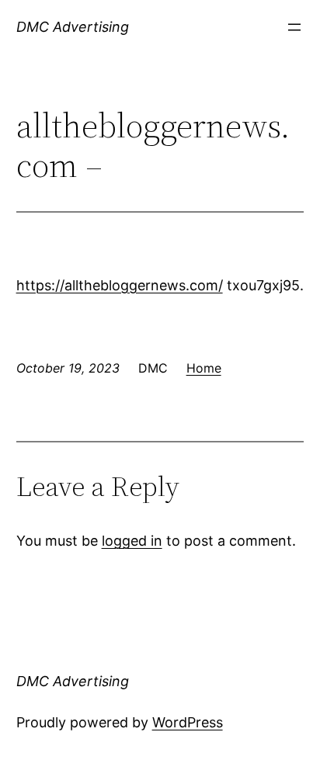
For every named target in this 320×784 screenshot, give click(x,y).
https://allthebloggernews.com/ (119, 285)
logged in (132, 540)
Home (203, 368)
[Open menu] (294, 27)
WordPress (187, 722)
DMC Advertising (72, 27)
